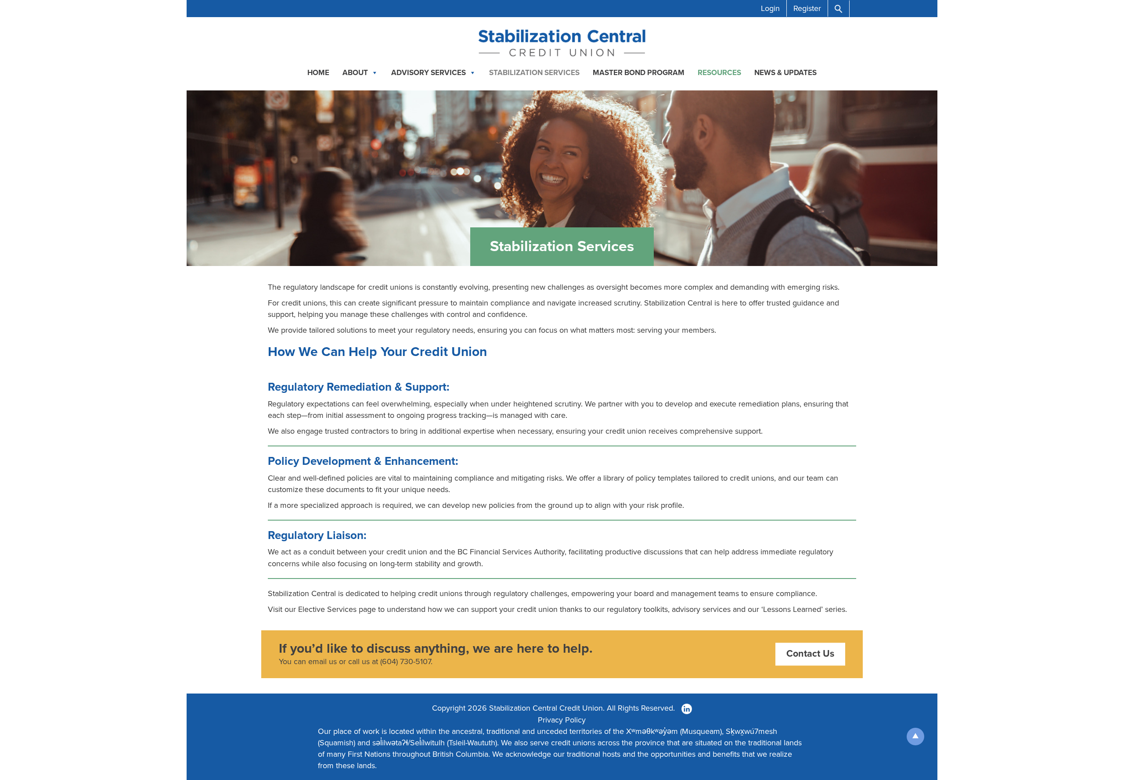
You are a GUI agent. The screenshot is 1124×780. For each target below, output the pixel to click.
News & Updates (785, 72)
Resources (719, 72)
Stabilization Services (534, 72)
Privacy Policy (562, 720)
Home (318, 72)
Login (770, 8)
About (355, 72)
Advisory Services (428, 72)
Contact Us (810, 654)
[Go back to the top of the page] (915, 736)
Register (807, 8)
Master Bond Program (638, 72)
